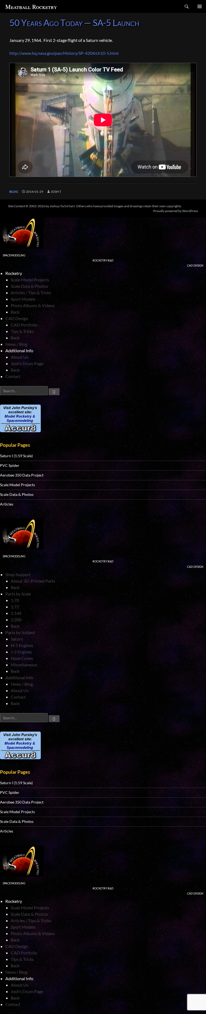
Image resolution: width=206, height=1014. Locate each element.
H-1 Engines (22, 645)
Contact (12, 376)
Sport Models (23, 298)
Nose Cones (22, 658)
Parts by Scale (18, 593)
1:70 (15, 600)
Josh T (56, 192)
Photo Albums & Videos (33, 305)
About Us (19, 356)
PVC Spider (9, 465)
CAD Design (16, 318)
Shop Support (18, 574)
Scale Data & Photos (29, 286)
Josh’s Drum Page (27, 363)
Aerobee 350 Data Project (21, 475)
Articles (6, 504)
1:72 (15, 606)
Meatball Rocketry (31, 6)
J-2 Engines (21, 651)
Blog (13, 192)
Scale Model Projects (30, 279)
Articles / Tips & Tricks (31, 292)
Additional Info (19, 677)
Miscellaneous (24, 664)
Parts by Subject (20, 632)
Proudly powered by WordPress (175, 211)
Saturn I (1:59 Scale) (16, 455)
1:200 (16, 619)
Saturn (17, 638)
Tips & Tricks (22, 331)
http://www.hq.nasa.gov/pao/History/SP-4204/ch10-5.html (64, 53)
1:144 (16, 613)
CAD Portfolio (24, 324)
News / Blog (16, 344)
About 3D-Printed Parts (33, 580)
